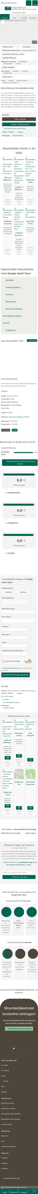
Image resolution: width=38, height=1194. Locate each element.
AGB (2, 1141)
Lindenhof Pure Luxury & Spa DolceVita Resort (19, 234)
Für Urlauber (5, 1070)
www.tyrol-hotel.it (17, 135)
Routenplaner (33, 340)
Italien (8, 408)
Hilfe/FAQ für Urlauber (8, 1108)
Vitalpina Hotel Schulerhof (19, 783)
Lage (14, 18)
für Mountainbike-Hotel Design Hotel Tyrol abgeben (5, 926)
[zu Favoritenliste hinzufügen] (3, 22)
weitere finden (19, 924)
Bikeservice (10, 302)
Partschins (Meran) (12, 402)
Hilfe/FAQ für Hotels (7, 1103)
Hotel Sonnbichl (30, 734)
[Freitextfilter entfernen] (29, 3)
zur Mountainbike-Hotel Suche (2, 8)
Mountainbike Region (12, 316)
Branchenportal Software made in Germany (13, 1188)
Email (4, 642)
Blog (2, 1086)
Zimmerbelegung (7, 598)
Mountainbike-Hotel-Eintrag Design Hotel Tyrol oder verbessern (7, 969)
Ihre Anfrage (6, 617)
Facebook (4, 1158)
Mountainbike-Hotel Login (11, 1178)
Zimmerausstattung (13, 309)
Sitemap (3, 1092)
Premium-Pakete (6, 1124)
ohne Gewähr (15, 833)
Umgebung (10, 330)
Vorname (5, 626)
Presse (3, 1076)
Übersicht (4, 18)
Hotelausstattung (12, 287)
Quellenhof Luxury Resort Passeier (8, 222)
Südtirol (26, 417)
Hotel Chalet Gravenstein (30, 783)
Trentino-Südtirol (16, 405)
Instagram (4, 1163)
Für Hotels (4, 1065)
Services (9, 294)
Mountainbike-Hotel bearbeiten (11, 1114)
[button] (19, 32)
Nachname (6, 634)
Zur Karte (6, 699)
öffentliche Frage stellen (20, 877)
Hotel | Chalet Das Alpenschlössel (30, 222)
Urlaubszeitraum (7, 588)
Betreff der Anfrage (8, 608)
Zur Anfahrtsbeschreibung (11, 702)
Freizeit (6, 323)
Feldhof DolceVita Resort (30, 181)
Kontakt (14, 430)
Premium (33, 150)
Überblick (9, 280)
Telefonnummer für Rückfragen (12, 650)
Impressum (4, 1136)
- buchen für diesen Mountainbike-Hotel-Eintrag (32, 967)
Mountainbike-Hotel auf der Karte (14, 128)
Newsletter (4, 1168)
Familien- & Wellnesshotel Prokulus (19, 188)
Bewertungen (33, 18)
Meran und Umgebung (16, 417)
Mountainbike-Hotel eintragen (10, 1119)
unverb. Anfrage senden (20, 124)
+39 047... (11, 132)
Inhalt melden (30, 833)
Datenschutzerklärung (11, 668)
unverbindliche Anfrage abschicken (15, 675)
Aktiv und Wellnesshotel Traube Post (7, 179)
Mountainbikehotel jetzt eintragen (20, 1029)
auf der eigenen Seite (19, 966)
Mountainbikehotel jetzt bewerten (20, 463)
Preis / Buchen (20, 119)
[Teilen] (30, 1191)
